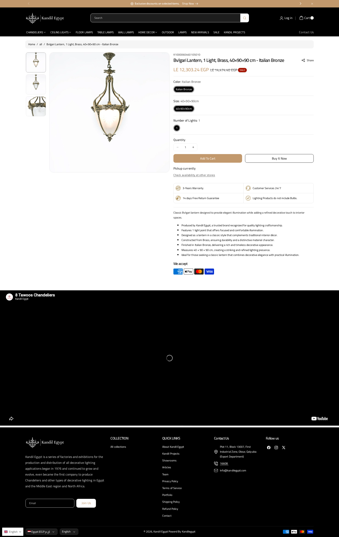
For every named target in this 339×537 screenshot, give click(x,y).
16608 (224, 463)
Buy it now (279, 158)
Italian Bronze (184, 89)
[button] (308, 60)
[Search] (244, 18)
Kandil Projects (171, 453)
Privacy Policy (170, 481)
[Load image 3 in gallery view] (36, 106)
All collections (118, 446)
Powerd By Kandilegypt (182, 531)
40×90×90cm (184, 108)
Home (31, 44)
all (40, 44)
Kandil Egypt (160, 531)
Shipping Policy (171, 501)
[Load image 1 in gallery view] (36, 62)
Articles (166, 467)
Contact (166, 515)
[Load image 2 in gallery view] (36, 84)
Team (165, 474)
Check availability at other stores (194, 175)
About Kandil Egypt (173, 446)
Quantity (179, 139)
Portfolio (167, 494)
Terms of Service (172, 488)
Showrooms (169, 460)
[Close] (312, 3)
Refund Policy (170, 508)
